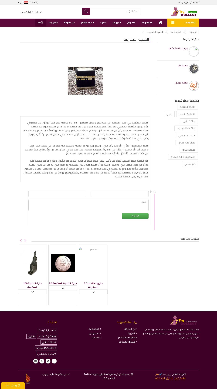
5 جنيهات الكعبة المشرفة (93, 285)
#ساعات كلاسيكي (46, 353)
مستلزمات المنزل (186, 142)
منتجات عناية (188, 149)
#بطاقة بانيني (49, 342)
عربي (22, 2)
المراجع (95, 337)
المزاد (103, 22)
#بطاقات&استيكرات (46, 348)
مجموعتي (94, 333)
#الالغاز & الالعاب (47, 336)
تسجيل (23, 12)
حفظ (134, 216)
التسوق (131, 22)
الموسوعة (147, 22)
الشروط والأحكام (127, 337)
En (39, 22)
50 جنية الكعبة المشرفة (63, 283)
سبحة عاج (183, 65)
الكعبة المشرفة (136, 39)
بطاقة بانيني (189, 121)
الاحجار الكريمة (187, 106)
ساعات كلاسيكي (186, 135)
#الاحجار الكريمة (47, 330)
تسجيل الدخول (35, 12)
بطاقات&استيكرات (186, 128)
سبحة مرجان (181, 83)
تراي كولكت (183, 2)
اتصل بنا (53, 22)
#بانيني (31, 336)
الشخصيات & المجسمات (183, 156)
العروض (117, 22)
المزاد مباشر (87, 22)
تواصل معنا (12, 385)
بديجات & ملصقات (178, 48)
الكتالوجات (190, 22)
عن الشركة (69, 22)
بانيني (169, 114)
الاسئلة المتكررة (127, 341)
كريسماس (189, 164)
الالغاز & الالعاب (187, 114)
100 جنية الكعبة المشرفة (32, 285)
